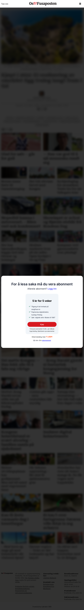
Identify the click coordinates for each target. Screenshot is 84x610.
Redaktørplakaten (22, 589)
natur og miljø (71, 118)
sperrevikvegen (42, 125)
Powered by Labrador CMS (42, 607)
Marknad (46, 589)
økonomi (9, 118)
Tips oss (4, 4)
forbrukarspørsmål (12, 121)
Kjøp (42, 324)
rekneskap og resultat (25, 118)
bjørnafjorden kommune (70, 121)
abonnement (46, 340)
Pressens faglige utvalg (24, 586)
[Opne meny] (80, 3)
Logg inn (42, 288)
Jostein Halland (49, 578)
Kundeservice (48, 586)
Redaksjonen (48, 584)
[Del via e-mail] (45, 109)
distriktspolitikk (50, 121)
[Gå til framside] (43, 4)
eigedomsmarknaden (32, 121)
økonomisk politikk (55, 118)
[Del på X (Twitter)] (42, 109)
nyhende (40, 118)
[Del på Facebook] (38, 109)
